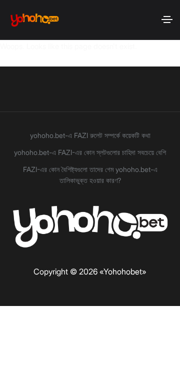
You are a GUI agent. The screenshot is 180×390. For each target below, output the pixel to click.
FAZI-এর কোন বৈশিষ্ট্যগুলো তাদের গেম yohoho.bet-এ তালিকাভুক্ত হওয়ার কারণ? (90, 174)
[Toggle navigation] (167, 19)
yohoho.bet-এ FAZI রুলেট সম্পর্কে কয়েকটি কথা (90, 135)
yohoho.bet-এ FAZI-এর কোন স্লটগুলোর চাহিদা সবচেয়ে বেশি (90, 152)
